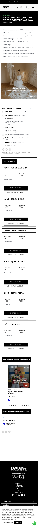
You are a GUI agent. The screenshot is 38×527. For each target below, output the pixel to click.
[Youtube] (22, 495)
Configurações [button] (8, 522)
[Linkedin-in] (19, 495)
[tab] (19, 502)
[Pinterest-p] (25, 495)
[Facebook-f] (16, 495)
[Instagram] (13, 495)
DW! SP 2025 (6, 15)
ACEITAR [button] (18, 522)
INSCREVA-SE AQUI (15, 188)
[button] (33, 7)
